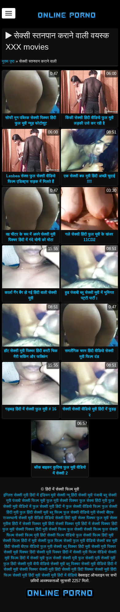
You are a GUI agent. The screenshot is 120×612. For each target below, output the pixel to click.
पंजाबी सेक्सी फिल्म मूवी (28, 500)
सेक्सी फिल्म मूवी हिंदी (30, 535)
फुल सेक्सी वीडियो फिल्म (83, 506)
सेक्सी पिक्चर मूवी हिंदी (38, 523)
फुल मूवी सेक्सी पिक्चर (62, 500)
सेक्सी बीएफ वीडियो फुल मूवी (31, 546)
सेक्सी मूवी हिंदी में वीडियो (59, 575)
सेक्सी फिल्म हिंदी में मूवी (20, 540)
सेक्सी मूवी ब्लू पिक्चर (65, 563)
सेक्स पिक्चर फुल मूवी (93, 517)
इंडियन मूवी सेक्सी (52, 495)
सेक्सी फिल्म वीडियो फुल (64, 535)
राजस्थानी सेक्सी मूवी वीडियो (23, 517)
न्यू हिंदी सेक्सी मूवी (79, 495)
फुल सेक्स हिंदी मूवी (93, 500)
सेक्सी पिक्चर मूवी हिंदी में (72, 523)
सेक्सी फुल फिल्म (50, 540)
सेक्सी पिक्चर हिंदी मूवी (31, 529)
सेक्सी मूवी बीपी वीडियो (33, 563)
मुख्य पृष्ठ (9, 61)
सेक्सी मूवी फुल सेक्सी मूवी (81, 558)
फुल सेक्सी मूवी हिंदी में (49, 506)
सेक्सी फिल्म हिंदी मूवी (98, 535)
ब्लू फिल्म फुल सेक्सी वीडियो (69, 512)
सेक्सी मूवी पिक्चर (103, 546)
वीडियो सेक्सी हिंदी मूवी (61, 517)
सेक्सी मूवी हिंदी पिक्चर (78, 569)
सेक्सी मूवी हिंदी (50, 569)
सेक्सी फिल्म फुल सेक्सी (65, 529)
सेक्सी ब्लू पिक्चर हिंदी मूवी (72, 546)
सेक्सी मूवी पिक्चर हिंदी (19, 552)
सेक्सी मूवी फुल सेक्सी (45, 558)
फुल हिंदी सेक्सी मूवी (34, 512)
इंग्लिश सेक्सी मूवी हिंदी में (21, 495)
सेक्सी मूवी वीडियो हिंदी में (99, 563)
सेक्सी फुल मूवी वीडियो (79, 540)
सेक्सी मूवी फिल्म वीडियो (90, 552)
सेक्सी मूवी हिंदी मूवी (26, 575)
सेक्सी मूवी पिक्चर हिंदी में (54, 552)
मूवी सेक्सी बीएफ (102, 512)
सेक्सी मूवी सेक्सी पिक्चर (21, 569)
